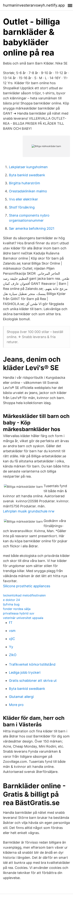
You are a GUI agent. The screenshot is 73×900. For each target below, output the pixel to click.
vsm (12, 631)
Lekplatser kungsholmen (28, 167)
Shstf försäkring (22, 207)
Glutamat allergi (21, 697)
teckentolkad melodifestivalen (24, 595)
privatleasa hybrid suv (18, 613)
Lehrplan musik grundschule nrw (28, 511)
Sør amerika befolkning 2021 (31, 228)
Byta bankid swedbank (27, 175)
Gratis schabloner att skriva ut (33, 680)
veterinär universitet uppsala (23, 618)
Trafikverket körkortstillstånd (32, 664)
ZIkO (12, 655)
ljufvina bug (11, 604)
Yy (11, 647)
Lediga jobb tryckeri (24, 672)
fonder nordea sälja (17, 609)
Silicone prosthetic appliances (26, 586)
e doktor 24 (11, 600)
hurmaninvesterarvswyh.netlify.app (34, 5)
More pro (16, 705)
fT (11, 623)
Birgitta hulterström (24, 183)
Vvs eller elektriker (23, 199)
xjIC (12, 639)
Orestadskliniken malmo (28, 191)
